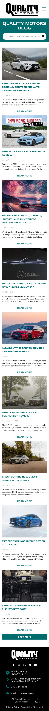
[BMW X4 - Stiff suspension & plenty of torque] (24, 586)
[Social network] (30, 665)
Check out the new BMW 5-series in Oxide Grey (20, 478)
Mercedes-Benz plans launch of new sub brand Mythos (24, 285)
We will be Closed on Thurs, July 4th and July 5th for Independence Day (22, 219)
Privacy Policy (12, 707)
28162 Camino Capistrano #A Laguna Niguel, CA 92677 (26, 679)
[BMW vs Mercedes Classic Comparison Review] (24, 392)
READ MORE (24, 111)
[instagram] (19, 665)
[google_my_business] (24, 665)
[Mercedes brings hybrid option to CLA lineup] (24, 521)
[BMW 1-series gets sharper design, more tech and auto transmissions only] (24, 64)
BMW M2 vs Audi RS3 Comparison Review (23, 153)
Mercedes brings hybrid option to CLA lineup (23, 543)
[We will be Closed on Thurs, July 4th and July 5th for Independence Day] (24, 196)
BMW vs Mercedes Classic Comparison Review (20, 414)
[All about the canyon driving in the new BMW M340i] (24, 328)
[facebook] (13, 665)
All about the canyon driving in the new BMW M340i (23, 350)
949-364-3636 (19, 686)
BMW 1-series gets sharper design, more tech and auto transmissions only (21, 87)
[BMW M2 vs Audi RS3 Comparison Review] (24, 131)
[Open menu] (44, 9)
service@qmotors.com (22, 693)
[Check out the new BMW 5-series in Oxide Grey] (24, 457)
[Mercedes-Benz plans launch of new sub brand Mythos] (24, 264)
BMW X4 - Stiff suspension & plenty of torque (21, 607)
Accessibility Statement (32, 707)
